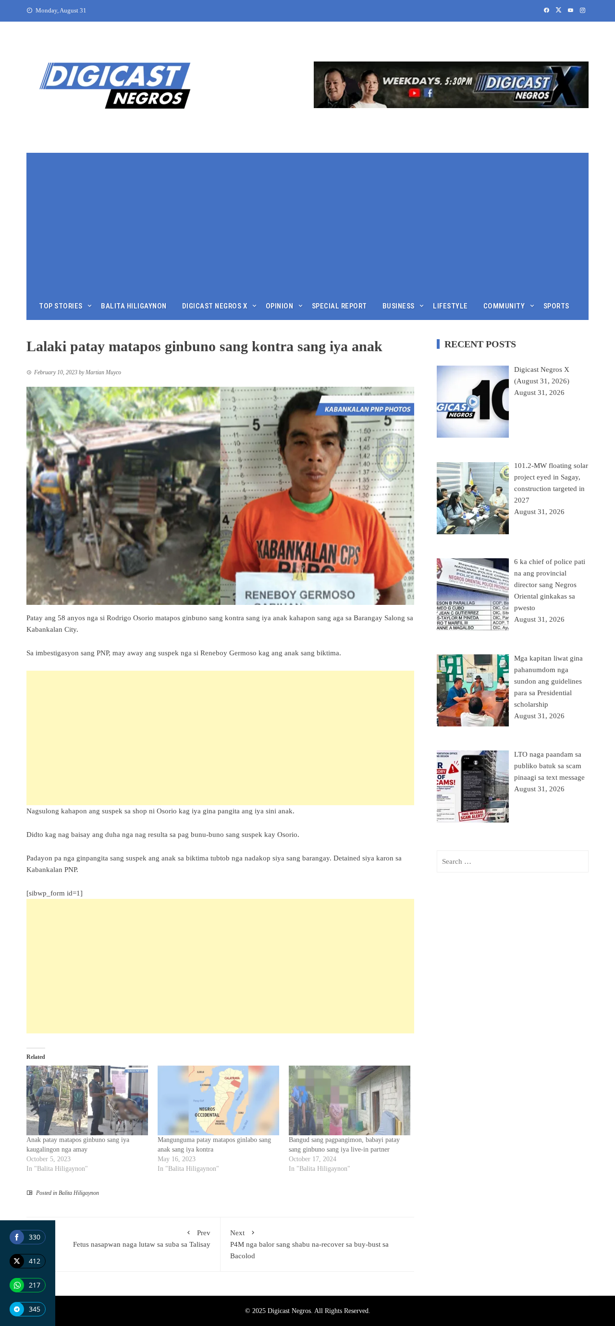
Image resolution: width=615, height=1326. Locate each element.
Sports (556, 306)
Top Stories (61, 306)
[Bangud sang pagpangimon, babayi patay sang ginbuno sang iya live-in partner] (349, 1100)
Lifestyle (450, 306)
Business (398, 306)
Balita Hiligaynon (134, 306)
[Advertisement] (307, 220)
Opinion (280, 306)
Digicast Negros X (214, 306)
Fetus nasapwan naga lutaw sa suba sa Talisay (141, 1238)
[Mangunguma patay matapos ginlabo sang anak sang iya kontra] (218, 1100)
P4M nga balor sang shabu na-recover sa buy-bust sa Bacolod (309, 1244)
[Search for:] (513, 861)
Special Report (339, 306)
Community (504, 306)
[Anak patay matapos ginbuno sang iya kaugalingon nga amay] (87, 1100)
